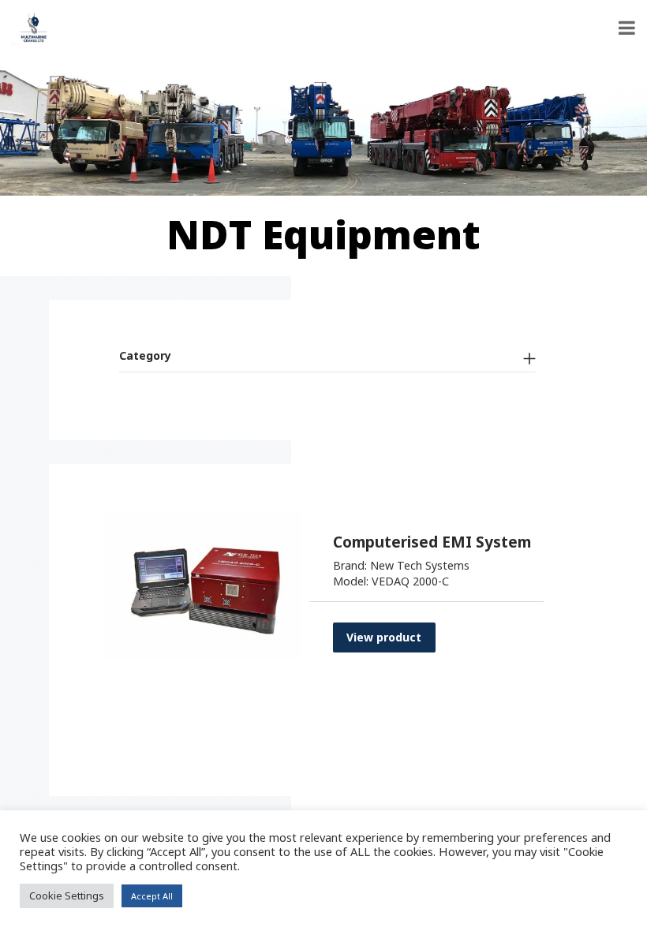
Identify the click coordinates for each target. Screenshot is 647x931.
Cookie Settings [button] (66, 895)
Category (145, 355)
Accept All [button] (152, 896)
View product (383, 637)
